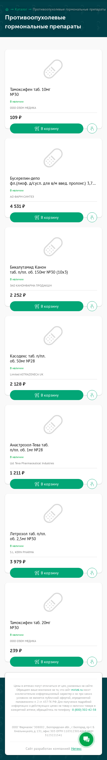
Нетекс (76, 748)
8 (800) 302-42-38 (84, 709)
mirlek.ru (77, 690)
